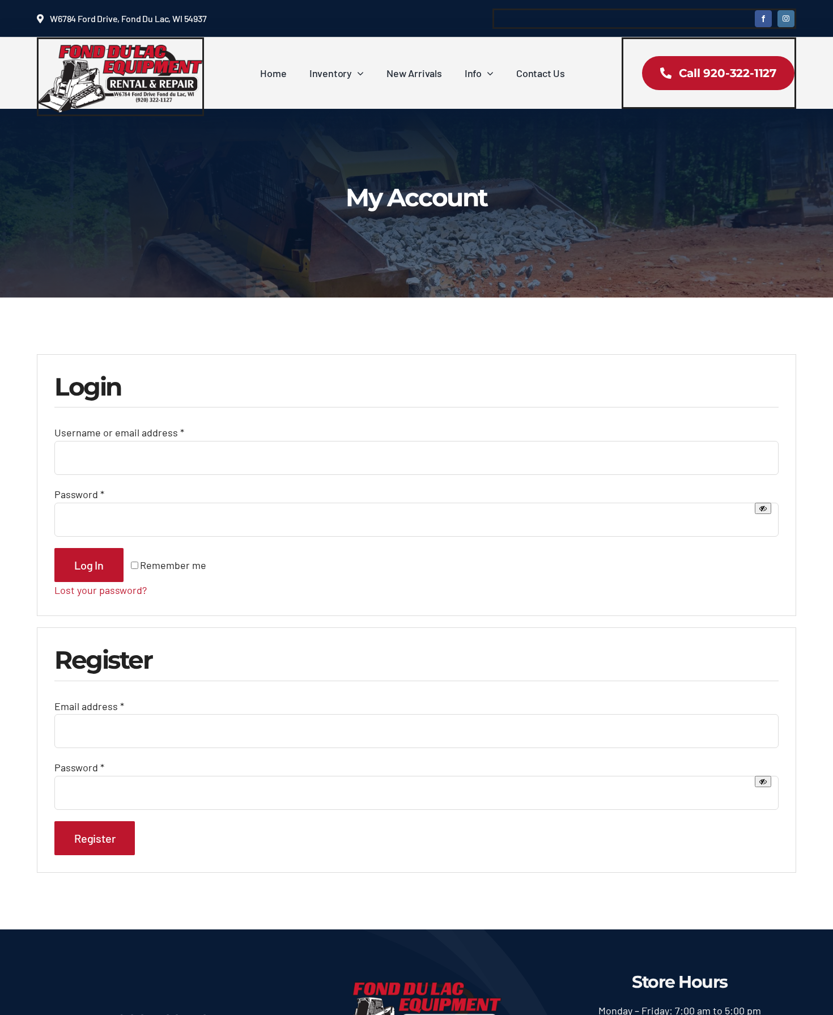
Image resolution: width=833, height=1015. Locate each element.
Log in (89, 565)
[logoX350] (120, 50)
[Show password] (763, 508)
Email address (89, 706)
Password (79, 494)
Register (94, 838)
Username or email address (119, 432)
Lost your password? (100, 590)
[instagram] (785, 18)
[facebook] (763, 18)
